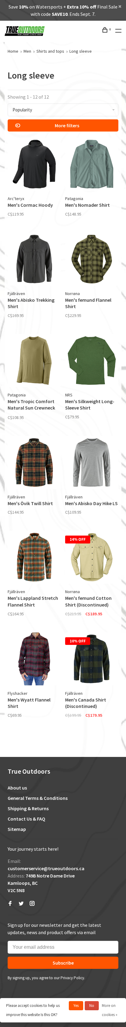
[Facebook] (10, 904)
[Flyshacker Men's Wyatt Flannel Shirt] (34, 659)
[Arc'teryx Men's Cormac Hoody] (34, 165)
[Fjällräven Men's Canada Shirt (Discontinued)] (91, 659)
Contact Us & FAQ (26, 819)
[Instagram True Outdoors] (32, 904)
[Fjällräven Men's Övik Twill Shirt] (34, 463)
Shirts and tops (50, 51)
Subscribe (63, 963)
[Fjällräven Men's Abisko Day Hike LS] (91, 463)
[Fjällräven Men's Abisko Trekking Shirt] (34, 260)
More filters (67, 125)
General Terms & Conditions (38, 798)
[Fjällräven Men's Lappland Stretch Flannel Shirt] (34, 558)
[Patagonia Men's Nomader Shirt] (91, 165)
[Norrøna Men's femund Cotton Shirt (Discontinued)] (91, 558)
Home (13, 51)
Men (27, 51)
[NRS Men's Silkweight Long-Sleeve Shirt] (91, 361)
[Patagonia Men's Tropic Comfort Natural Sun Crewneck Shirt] (34, 361)
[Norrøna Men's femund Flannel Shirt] (91, 260)
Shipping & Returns (28, 808)
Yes (76, 1005)
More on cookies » (109, 1010)
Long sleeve (80, 51)
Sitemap (17, 829)
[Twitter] (21, 904)
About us (17, 788)
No (91, 1005)
